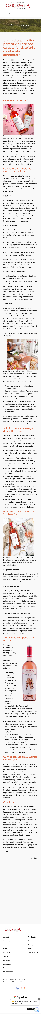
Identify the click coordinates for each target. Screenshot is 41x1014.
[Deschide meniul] (4, 13)
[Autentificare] (10, 13)
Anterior (6, 852)
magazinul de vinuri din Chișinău (20, 847)
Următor (34, 858)
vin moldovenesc (18, 845)
